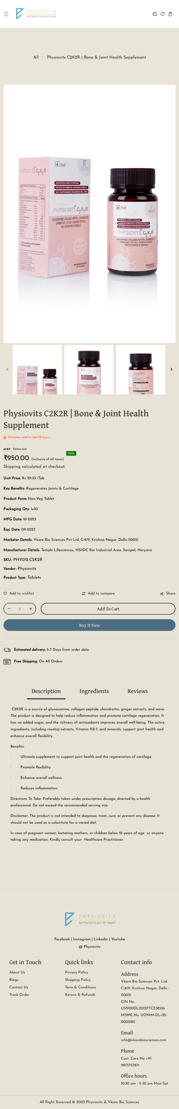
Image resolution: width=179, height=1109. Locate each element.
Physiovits (27, 569)
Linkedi (100, 939)
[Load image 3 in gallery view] (140, 370)
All (36, 58)
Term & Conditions (80, 987)
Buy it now (89, 625)
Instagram (81, 939)
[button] (6, 14)
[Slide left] (7, 370)
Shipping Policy (78, 980)
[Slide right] (172, 370)
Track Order (19, 995)
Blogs (14, 980)
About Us (17, 972)
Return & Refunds (80, 995)
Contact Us (18, 987)
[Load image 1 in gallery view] (37, 370)
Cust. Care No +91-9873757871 (136, 1062)
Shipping (12, 467)
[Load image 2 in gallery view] (89, 370)
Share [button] (171, 593)
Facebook (62, 939)
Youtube (118, 939)
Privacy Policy (76, 972)
